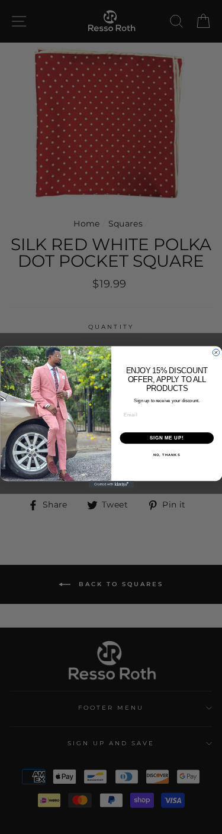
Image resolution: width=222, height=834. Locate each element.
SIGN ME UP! (166, 437)
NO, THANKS (166, 455)
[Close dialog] (216, 352)
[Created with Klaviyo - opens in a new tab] (111, 484)
